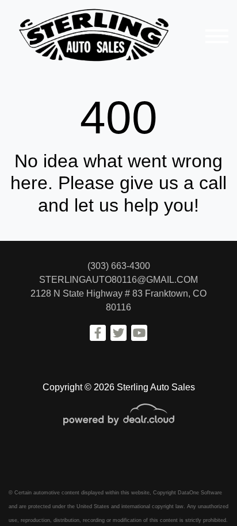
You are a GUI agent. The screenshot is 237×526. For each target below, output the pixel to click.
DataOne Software (200, 493)
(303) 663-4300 (118, 266)
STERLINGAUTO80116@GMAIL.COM (118, 280)
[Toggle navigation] (217, 36)
